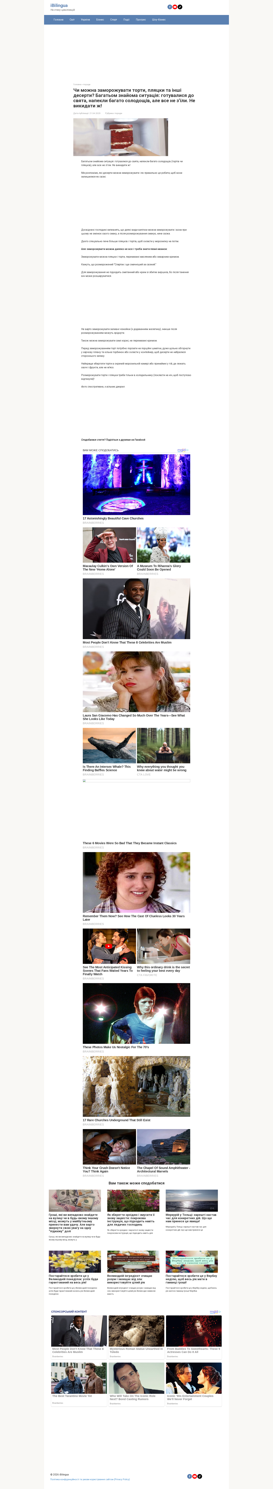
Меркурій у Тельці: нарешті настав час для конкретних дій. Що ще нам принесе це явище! (191, 1218)
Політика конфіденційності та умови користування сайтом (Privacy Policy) (90, 1479)
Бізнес (100, 19)
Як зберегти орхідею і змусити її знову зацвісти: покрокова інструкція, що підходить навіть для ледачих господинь (131, 1220)
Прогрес (141, 19)
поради (118, 113)
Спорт (113, 19)
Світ (72, 19)
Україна (85, 19)
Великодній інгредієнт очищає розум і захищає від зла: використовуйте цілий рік (129, 1279)
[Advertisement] (136, 51)
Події (126, 19)
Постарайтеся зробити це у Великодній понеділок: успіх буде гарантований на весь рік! (73, 1279)
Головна (58, 19)
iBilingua (59, 5)
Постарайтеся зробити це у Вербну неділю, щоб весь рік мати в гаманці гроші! (191, 1279)
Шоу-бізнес (159, 19)
